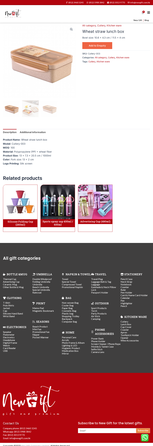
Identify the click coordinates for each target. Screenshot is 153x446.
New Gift (138, 20)
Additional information (33, 132)
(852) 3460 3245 (28, 428)
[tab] (10, 132)
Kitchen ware (114, 25)
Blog (147, 20)
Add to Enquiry (97, 45)
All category (89, 25)
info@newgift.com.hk (19, 438)
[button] (71, 29)
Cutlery (101, 25)
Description (10, 132)
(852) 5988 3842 (22, 431)
